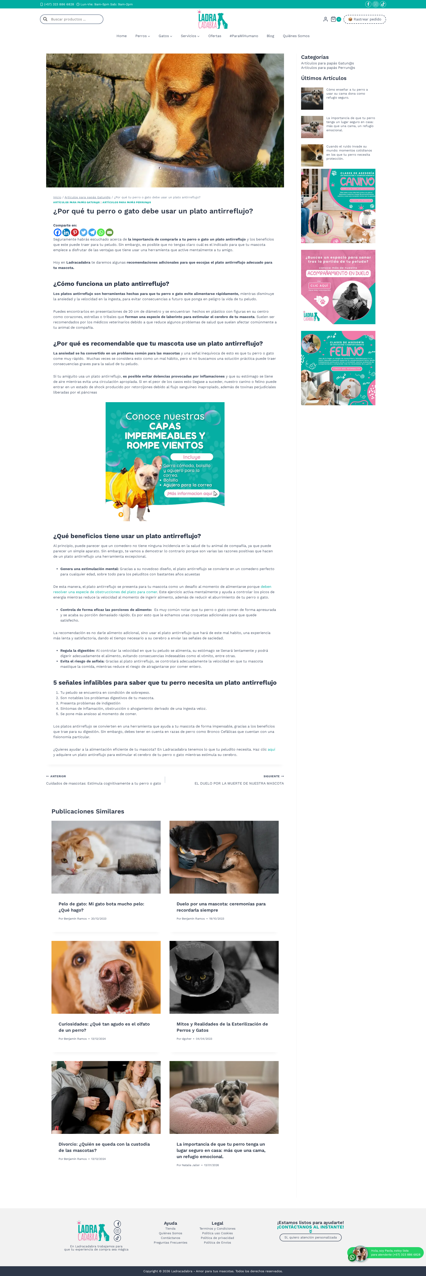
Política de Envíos (217, 1242)
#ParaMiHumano (244, 36)
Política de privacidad (217, 1238)
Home (121, 36)
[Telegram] (92, 232)
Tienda (170, 1228)
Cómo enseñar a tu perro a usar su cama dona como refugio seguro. (347, 93)
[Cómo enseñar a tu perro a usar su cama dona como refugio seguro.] (312, 98)
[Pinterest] (75, 232)
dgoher (186, 1038)
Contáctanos (170, 1238)
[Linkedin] (66, 232)
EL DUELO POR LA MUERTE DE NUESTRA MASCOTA (239, 780)
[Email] (109, 232)
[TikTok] (383, 4)
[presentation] (106, 857)
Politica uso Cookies (217, 1233)
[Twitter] (83, 232)
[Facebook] (368, 4)
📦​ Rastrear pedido (364, 19)
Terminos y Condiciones (217, 1228)
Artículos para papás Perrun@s (127, 202)
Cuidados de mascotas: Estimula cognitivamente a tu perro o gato (103, 780)
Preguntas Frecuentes (170, 1242)
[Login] (325, 19)
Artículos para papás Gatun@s (76, 202)
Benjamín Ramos (75, 918)
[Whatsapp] (101, 232)
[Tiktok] (117, 1238)
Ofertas (214, 36)
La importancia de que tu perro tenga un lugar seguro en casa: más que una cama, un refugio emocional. (221, 1150)
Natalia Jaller (191, 1165)
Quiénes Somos (296, 36)
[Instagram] (376, 4)
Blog (270, 36)
